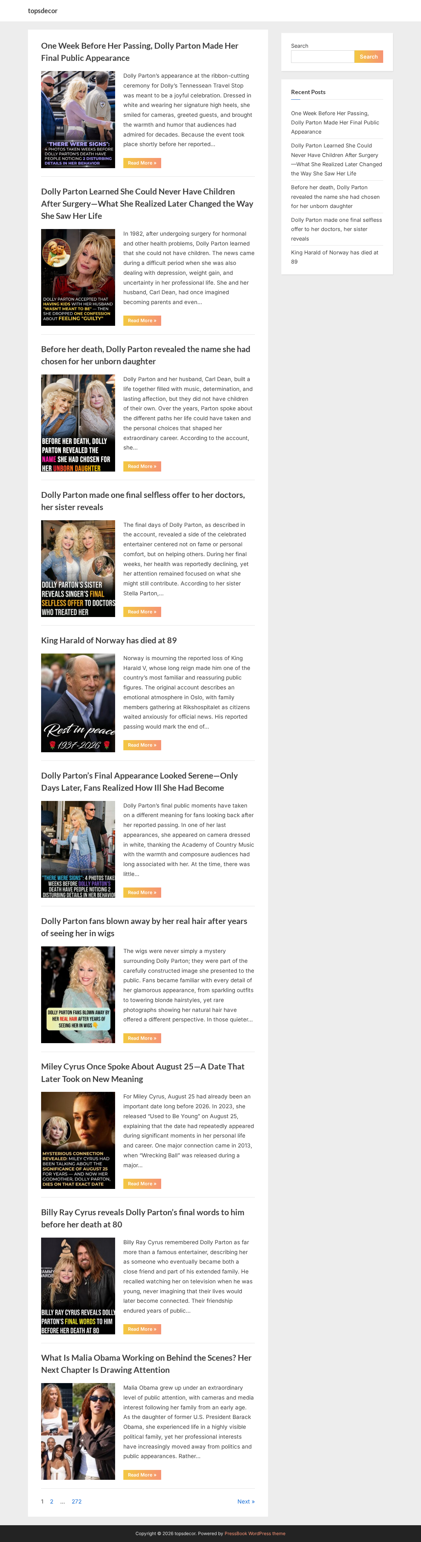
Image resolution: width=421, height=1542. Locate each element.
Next (243, 1501)
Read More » (144, 164)
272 (77, 1501)
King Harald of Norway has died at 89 (109, 640)
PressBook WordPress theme (255, 1533)
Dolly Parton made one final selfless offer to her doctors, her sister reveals (336, 229)
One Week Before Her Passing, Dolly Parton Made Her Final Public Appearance (335, 122)
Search (300, 45)
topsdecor (43, 10)
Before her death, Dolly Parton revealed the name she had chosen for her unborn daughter (335, 196)
